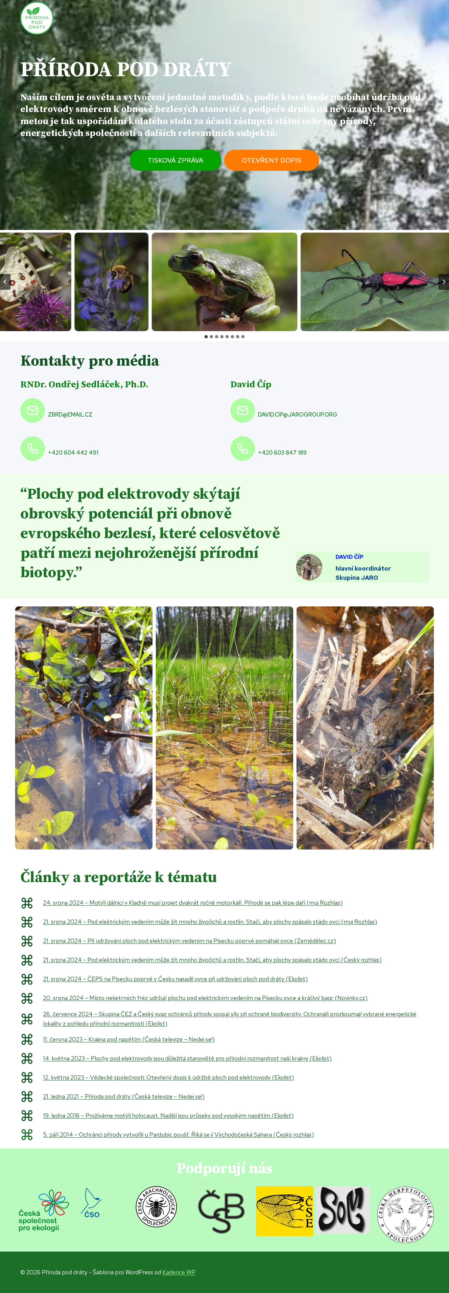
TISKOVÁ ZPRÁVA (175, 160)
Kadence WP (179, 1272)
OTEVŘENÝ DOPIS (271, 160)
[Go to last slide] (5, 282)
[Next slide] (443, 282)
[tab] (206, 336)
